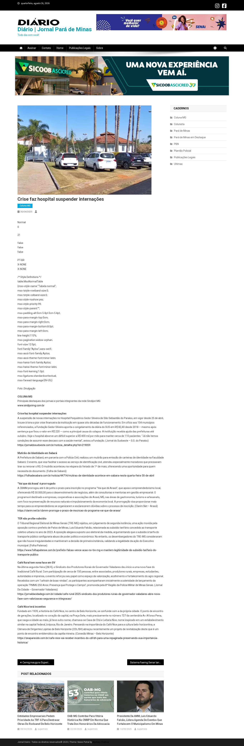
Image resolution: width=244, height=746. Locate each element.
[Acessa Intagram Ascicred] (122, 76)
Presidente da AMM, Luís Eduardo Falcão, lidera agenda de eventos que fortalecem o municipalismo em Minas (140, 720)
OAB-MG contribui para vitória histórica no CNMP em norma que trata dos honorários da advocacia (88, 720)
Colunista (179, 124)
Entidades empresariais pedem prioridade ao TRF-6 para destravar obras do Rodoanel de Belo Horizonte (40, 720)
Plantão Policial (182, 150)
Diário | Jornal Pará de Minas (55, 29)
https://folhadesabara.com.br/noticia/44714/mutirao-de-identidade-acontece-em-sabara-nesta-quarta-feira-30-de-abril (86, 475)
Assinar (32, 48)
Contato (46, 48)
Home (60, 48)
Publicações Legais (80, 48)
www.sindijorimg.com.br (31, 405)
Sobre (99, 48)
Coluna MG (25, 205)
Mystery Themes (101, 742)
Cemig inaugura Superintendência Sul (38, 662)
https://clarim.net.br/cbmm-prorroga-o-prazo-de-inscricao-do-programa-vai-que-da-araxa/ (69, 510)
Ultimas (178, 164)
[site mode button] (216, 48)
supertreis (43, 729)
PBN (176, 144)
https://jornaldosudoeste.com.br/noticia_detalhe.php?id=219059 (54, 445)
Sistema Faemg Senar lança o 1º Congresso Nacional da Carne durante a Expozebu (147, 662)
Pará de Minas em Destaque (190, 137)
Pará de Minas (182, 130)
